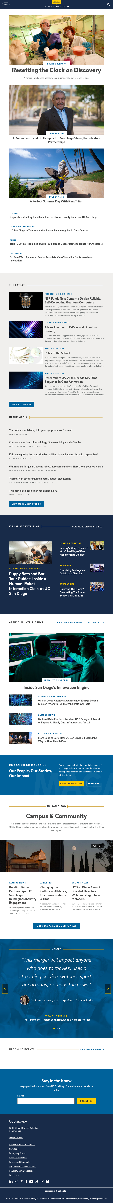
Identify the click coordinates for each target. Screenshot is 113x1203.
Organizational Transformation (22, 1166)
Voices (56, 949)
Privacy (93, 1198)
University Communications (21, 1170)
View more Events (91, 1049)
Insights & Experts (56, 680)
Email (20, 1095)
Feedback (102, 1198)
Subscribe (93, 783)
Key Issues (14, 1175)
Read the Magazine (71, 783)
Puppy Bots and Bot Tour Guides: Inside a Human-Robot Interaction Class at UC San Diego (29, 583)
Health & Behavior (56, 64)
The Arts (14, 213)
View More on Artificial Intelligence (79, 622)
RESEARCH (65, 565)
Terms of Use (71, 1198)
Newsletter (14, 1148)
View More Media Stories (26, 504)
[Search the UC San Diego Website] (108, 4)
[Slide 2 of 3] (57, 1028)
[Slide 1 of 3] (54, 1028)
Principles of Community (20, 1162)
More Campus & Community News (56, 926)
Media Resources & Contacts (22, 1144)
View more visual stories (87, 527)
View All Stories (21, 404)
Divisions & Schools (56, 1190)
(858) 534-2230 (16, 1137)
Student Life (56, 197)
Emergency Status (17, 1153)
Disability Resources (18, 1157)
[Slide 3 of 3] (59, 1028)
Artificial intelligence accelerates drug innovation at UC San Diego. (56, 77)
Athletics (46, 883)
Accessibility (83, 1198)
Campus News (56, 133)
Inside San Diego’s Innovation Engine (56, 687)
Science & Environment (57, 322)
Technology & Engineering (22, 226)
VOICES (13, 240)
